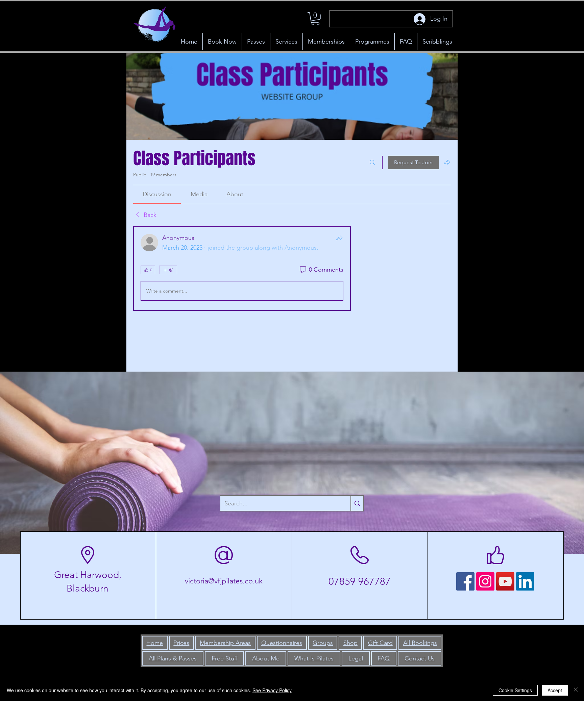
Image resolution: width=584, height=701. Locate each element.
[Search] (372, 162)
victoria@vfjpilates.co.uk (224, 580)
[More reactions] (168, 270)
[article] (242, 268)
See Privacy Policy (272, 690)
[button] (315, 18)
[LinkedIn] (525, 581)
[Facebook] (465, 581)
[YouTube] (505, 581)
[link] (157, 194)
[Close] (576, 690)
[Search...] (356, 503)
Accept (555, 690)
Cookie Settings (515, 690)
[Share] (339, 238)
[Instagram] (485, 581)
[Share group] (447, 162)
